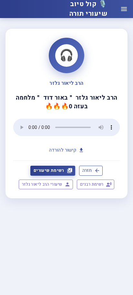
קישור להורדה (63, 150)
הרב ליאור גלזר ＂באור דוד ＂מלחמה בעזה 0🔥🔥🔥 (67, 102)
